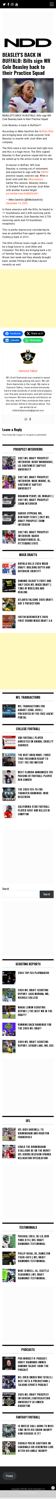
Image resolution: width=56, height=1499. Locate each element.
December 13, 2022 (17, 203)
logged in (21, 435)
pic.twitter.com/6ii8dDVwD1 (22, 193)
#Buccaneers (36, 179)
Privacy (9, 1476)
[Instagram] (25, 419)
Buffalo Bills (46, 131)
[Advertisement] (28, 298)
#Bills (44, 172)
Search (5, 889)
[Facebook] (30, 419)
